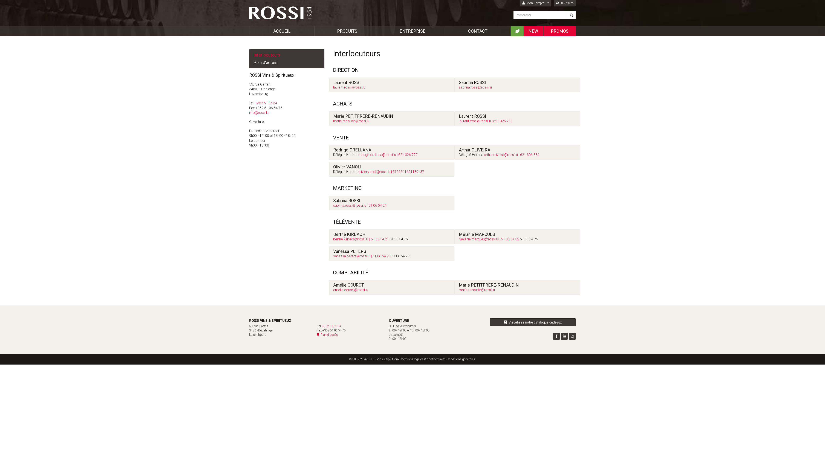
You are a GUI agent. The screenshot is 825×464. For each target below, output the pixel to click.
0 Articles (567, 3)
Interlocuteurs (267, 55)
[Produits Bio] (517, 31)
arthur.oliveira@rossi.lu (501, 155)
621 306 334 (529, 155)
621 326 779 (407, 155)
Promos (559, 31)
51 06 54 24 (377, 205)
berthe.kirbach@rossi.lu (350, 239)
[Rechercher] (571, 15)
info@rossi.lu (259, 113)
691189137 (415, 172)
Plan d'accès (265, 62)
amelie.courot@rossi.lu (350, 290)
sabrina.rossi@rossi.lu (475, 87)
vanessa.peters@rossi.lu (351, 256)
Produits (347, 31)
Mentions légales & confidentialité (423, 359)
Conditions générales (461, 359)
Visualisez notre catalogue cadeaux (534, 322)
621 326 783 (502, 121)
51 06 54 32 (510, 239)
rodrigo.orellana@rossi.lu (377, 155)
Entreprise (412, 31)
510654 (398, 172)
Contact (477, 31)
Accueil (281, 31)
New (533, 31)
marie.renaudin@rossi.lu (351, 121)
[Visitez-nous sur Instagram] (572, 336)
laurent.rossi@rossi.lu (349, 87)
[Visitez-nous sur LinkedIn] (564, 336)
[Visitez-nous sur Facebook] (556, 336)
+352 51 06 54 (266, 103)
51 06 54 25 (382, 256)
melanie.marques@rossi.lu (479, 239)
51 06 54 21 (380, 239)
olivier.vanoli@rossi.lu (374, 172)
